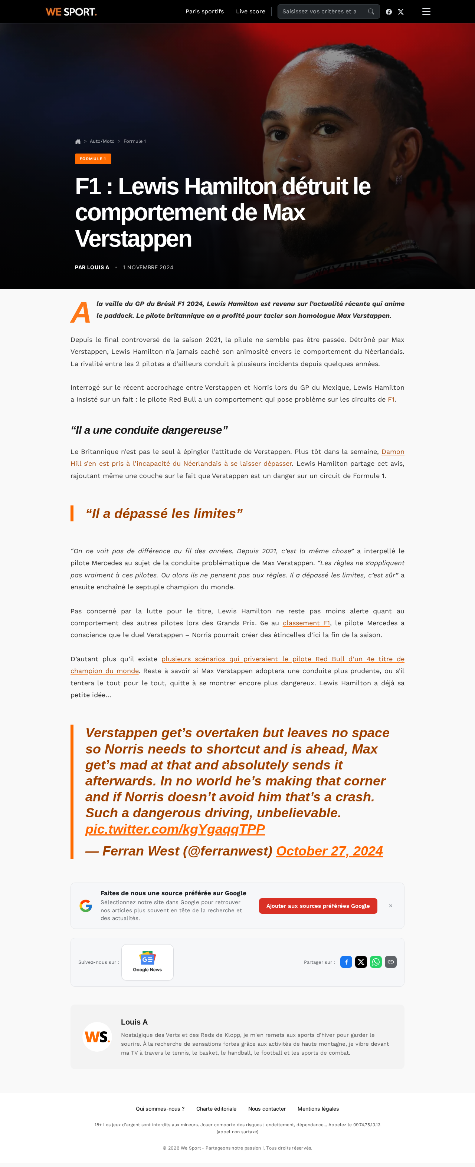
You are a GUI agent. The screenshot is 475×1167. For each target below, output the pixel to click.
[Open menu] (426, 11)
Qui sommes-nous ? (160, 1108)
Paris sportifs (205, 11)
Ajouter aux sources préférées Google (318, 906)
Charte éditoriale (216, 1108)
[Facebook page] (389, 11)
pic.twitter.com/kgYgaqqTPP (175, 829)
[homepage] (71, 10)
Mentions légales (318, 1108)
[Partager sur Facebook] (346, 962)
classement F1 (306, 623)
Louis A (134, 1022)
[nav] (78, 141)
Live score (250, 11)
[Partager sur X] (361, 962)
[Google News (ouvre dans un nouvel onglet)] (147, 962)
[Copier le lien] (391, 962)
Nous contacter (267, 1108)
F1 (391, 399)
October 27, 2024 (329, 850)
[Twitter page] (401, 11)
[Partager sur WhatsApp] (376, 962)
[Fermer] (391, 906)
